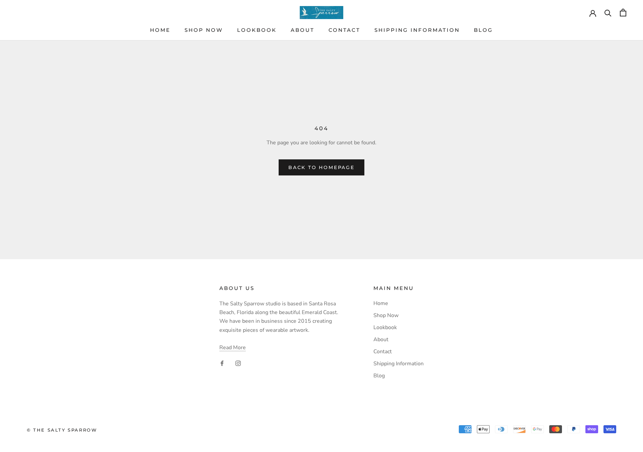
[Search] (608, 12)
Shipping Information (417, 30)
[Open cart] (623, 12)
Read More (232, 347)
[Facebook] (222, 363)
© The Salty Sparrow (62, 430)
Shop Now (204, 30)
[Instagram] (238, 363)
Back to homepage (321, 167)
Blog (483, 30)
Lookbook (257, 30)
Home (160, 30)
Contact (344, 30)
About (302, 30)
